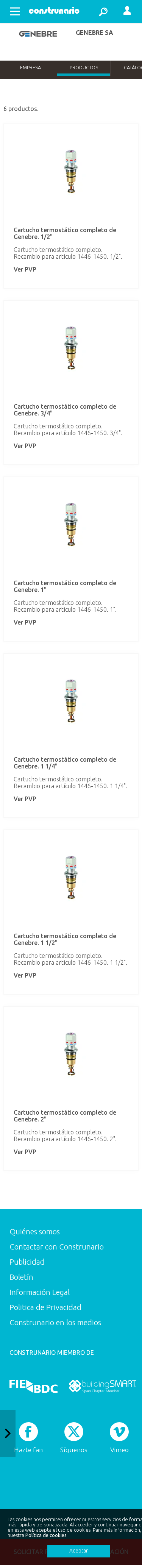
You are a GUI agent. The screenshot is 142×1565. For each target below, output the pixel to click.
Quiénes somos (34, 1231)
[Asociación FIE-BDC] (33, 1386)
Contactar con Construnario (56, 1246)
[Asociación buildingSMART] (102, 1386)
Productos (84, 67)
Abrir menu (15, 11)
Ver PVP (25, 269)
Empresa (30, 67)
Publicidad (27, 1261)
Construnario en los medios (55, 1322)
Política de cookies (46, 1535)
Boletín (21, 1277)
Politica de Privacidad (45, 1307)
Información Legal (39, 1292)
